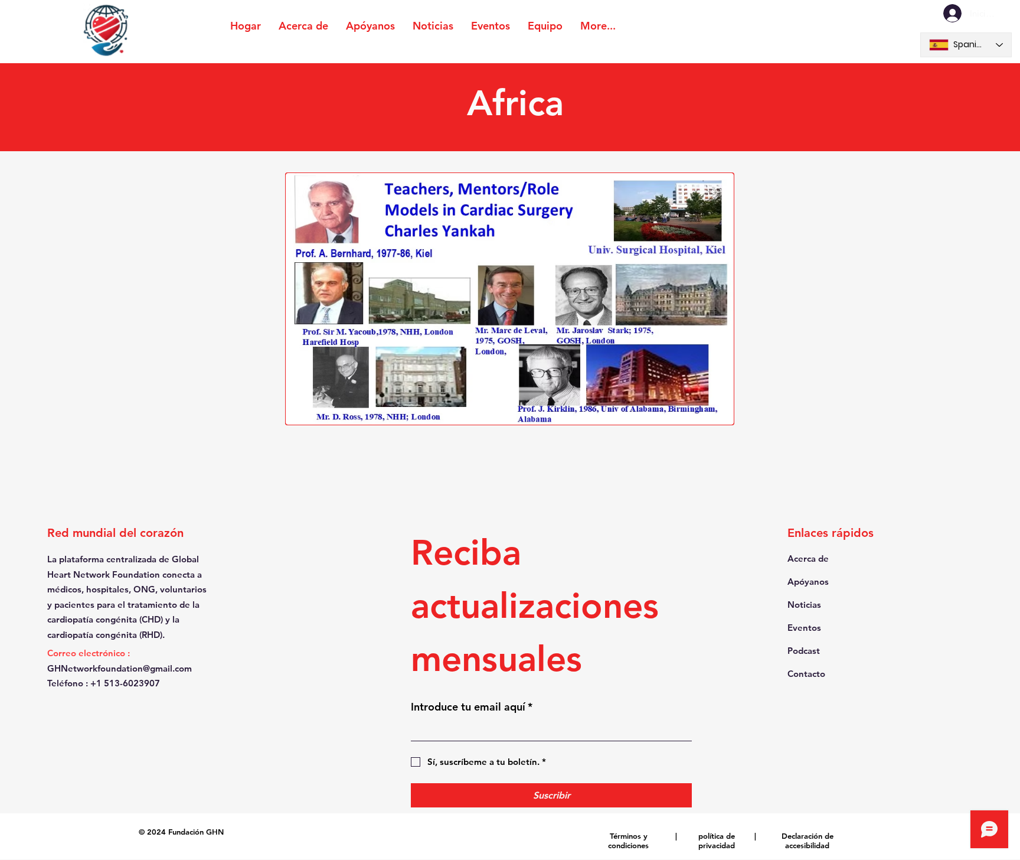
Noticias (804, 604)
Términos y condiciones (628, 840)
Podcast (803, 650)
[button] (509, 298)
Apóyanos (808, 581)
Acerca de (808, 558)
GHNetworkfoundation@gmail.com (119, 668)
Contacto (806, 673)
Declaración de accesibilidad (807, 840)
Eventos (804, 627)
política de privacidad (716, 840)
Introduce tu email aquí (471, 707)
